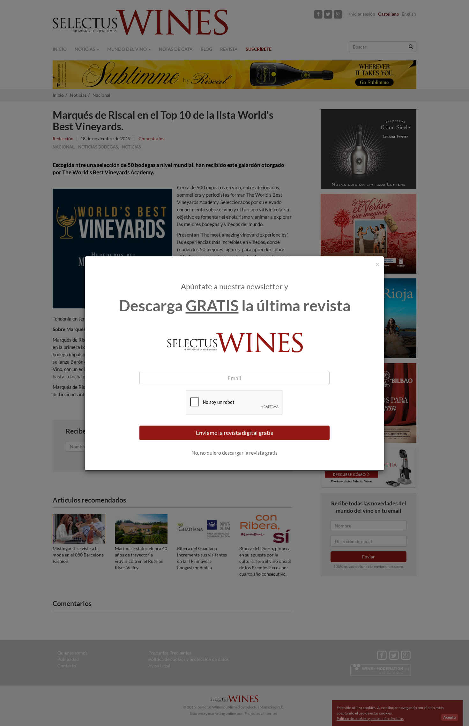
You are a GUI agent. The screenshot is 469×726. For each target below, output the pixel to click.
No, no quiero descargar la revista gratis (234, 453)
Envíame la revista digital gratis (234, 432)
